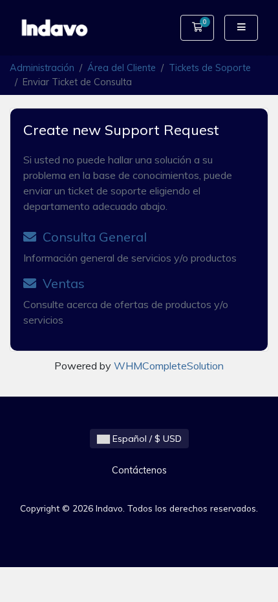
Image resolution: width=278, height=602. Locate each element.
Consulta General (91, 237)
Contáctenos (139, 470)
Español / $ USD (146, 438)
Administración (42, 68)
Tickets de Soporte (210, 68)
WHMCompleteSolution (169, 365)
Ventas (60, 283)
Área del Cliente (121, 68)
